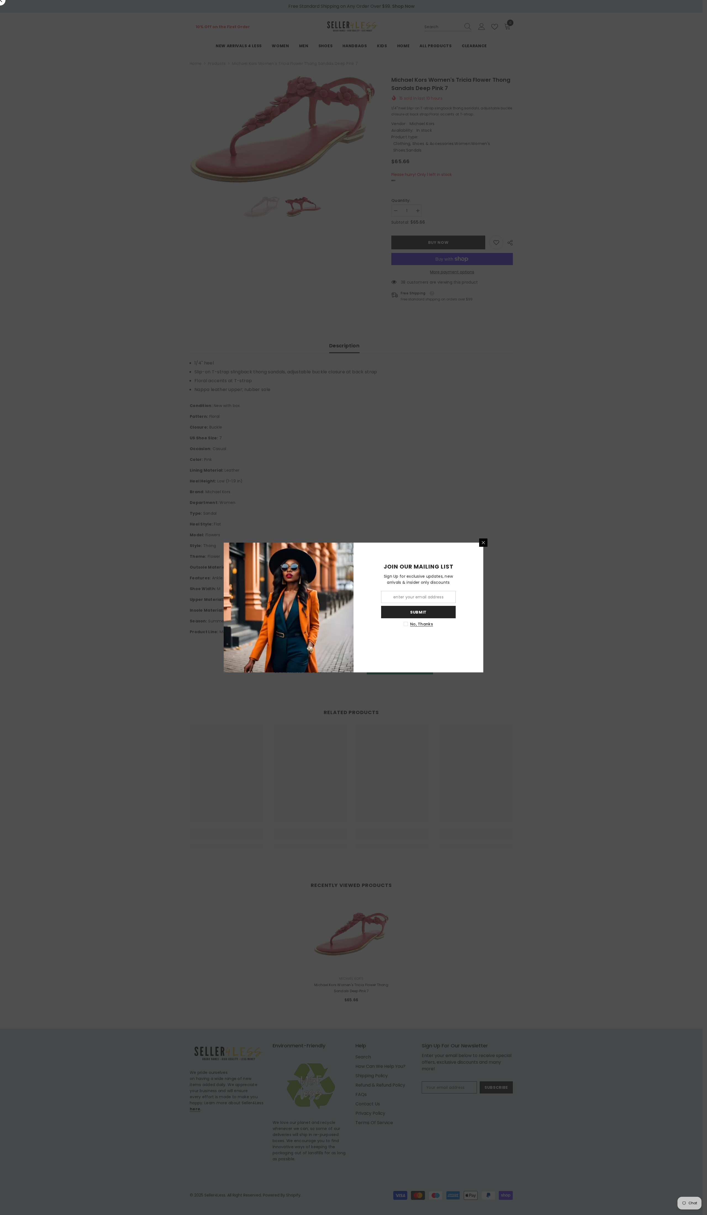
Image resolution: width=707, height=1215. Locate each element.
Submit (418, 612)
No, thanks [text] (421, 624)
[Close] (483, 542)
